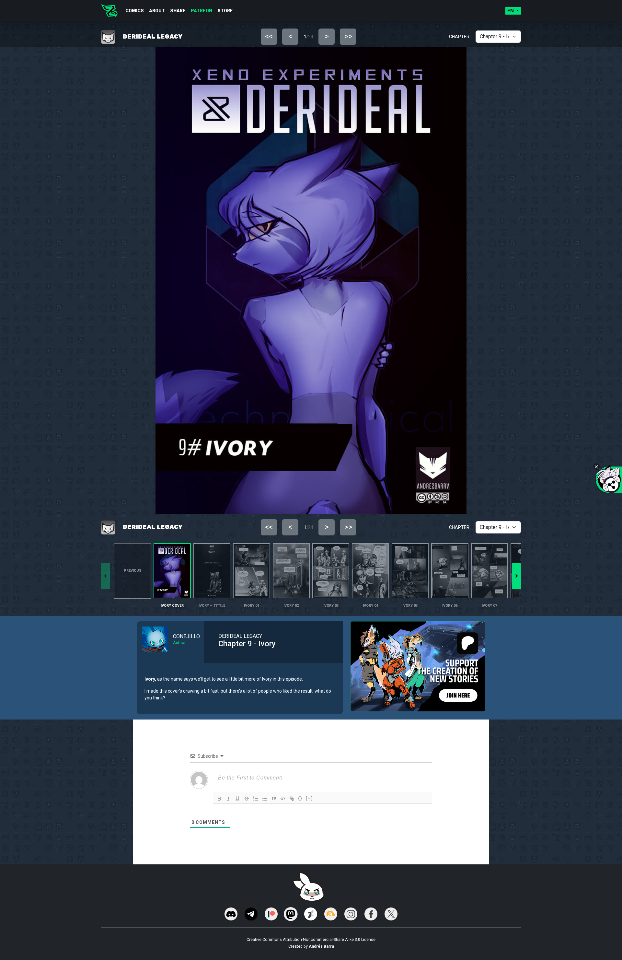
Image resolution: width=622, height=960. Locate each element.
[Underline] (237, 798)
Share (178, 10)
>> (348, 36)
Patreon (201, 10)
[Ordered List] (255, 798)
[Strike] (246, 798)
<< (269, 36)
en (511, 11)
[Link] (291, 798)
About (157, 10)
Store (225, 10)
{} (300, 798)
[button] (516, 576)
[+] (309, 798)
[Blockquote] (273, 798)
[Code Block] (282, 798)
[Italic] (228, 798)
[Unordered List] (264, 798)
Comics (134, 10)
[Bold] (219, 798)
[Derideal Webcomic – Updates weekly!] (109, 11)
